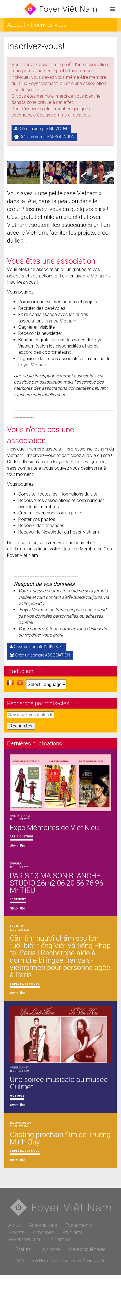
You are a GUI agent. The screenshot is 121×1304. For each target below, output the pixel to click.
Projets (16, 1232)
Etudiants (72, 1232)
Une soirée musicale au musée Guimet (59, 1083)
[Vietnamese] (20, 684)
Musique (17, 1095)
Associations (43, 1225)
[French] (10, 684)
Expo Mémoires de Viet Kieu (54, 827)
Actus (14, 1225)
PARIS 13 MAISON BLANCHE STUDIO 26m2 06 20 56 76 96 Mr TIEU (56, 883)
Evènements (79, 1225)
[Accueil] (60, 9)
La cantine (59, 1239)
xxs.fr (99, 1261)
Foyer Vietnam (24, 1239)
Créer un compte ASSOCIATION (47, 137)
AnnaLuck (17, 926)
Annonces (43, 1232)
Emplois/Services (25, 983)
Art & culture (21, 836)
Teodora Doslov (20, 1122)
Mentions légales (87, 1249)
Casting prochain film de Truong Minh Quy (60, 1138)
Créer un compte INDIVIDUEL (42, 128)
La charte (49, 1249)
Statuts (23, 1249)
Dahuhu (15, 863)
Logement (18, 899)
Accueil (16, 24)
